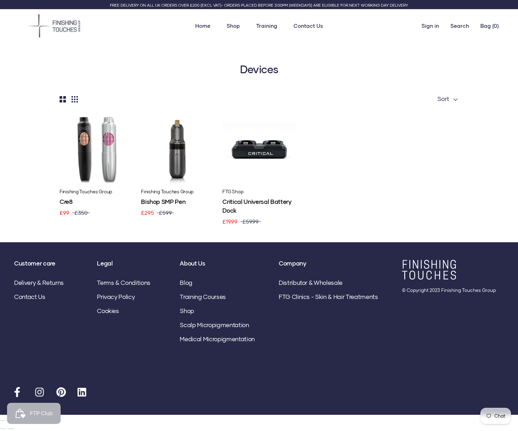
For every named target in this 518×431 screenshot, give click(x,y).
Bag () (489, 26)
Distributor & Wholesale (311, 282)
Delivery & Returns (39, 282)
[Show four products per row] (75, 98)
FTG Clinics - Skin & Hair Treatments (328, 296)
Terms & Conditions (123, 282)
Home (202, 26)
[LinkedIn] (83, 394)
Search (459, 26)
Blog (186, 282)
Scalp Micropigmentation (214, 325)
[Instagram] (40, 394)
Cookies (108, 310)
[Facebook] (19, 394)
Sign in (430, 26)
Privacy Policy (116, 296)
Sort (444, 98)
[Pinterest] (61, 394)
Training (266, 26)
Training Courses (203, 296)
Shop (233, 26)
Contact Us (308, 26)
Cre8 (66, 201)
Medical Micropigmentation (217, 339)
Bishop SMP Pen (163, 201)
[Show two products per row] (63, 98)
